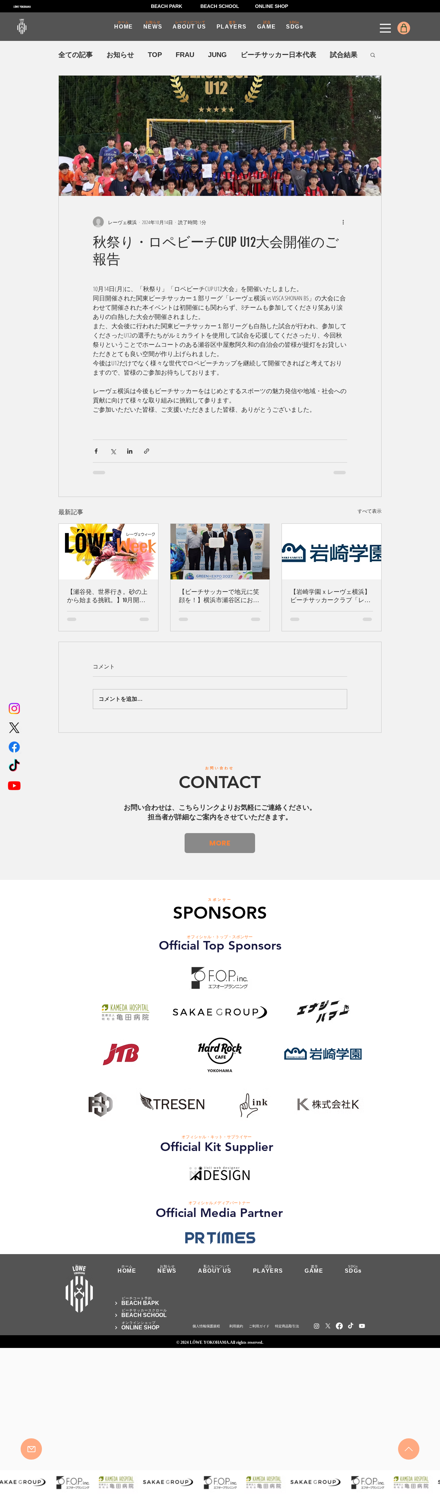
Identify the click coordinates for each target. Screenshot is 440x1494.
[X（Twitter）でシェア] (113, 451)
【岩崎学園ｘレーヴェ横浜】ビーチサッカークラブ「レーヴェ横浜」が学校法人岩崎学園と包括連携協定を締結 (330, 596)
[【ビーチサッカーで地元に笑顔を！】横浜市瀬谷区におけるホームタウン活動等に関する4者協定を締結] (220, 551)
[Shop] (403, 28)
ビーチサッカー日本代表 (278, 54)
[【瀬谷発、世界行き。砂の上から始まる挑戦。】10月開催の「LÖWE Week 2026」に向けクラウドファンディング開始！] (108, 551)
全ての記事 (75, 54)
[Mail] (31, 1449)
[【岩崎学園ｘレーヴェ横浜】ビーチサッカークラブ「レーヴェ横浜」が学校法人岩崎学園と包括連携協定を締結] (331, 551)
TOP (155, 54)
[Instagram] (14, 708)
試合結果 (344, 54)
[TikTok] (14, 766)
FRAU (185, 54)
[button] (373, 54)
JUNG (217, 54)
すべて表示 (370, 511)
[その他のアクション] (343, 222)
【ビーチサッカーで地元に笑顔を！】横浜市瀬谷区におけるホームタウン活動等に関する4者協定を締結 (219, 596)
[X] (14, 727)
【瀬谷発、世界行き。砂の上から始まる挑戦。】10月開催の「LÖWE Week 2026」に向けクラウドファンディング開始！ (107, 596)
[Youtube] (14, 785)
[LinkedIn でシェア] (129, 451)
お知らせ (120, 54)
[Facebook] (14, 747)
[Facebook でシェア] (96, 451)
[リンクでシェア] (146, 451)
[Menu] (385, 28)
